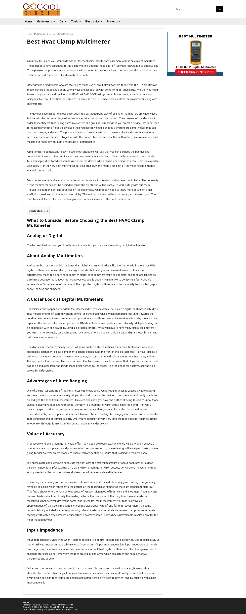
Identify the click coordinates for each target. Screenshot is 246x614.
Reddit (70, 605)
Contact (75, 609)
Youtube (36, 605)
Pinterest (62, 605)
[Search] (219, 9)
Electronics (92, 21)
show (44, 211)
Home (28, 21)
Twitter (45, 605)
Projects (112, 21)
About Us (66, 609)
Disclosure (55, 609)
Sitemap (26, 602)
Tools (74, 21)
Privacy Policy (42, 609)
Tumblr (53, 605)
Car (61, 21)
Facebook (27, 605)
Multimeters (44, 21)
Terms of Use (29, 609)
